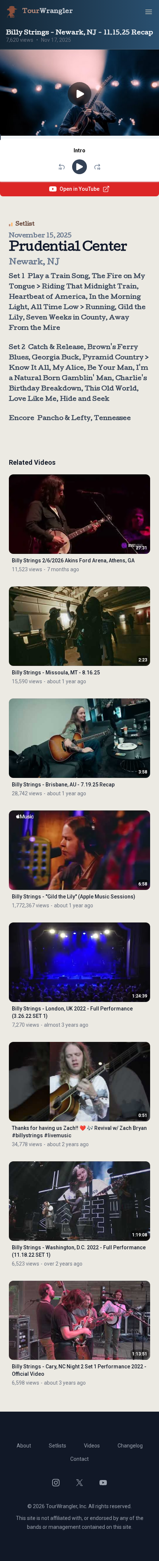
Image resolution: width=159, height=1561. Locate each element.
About (24, 1446)
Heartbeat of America (47, 297)
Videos (92, 1446)
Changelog (130, 1446)
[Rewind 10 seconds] (61, 166)
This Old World (111, 389)
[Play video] (79, 94)
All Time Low (55, 308)
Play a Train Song (58, 277)
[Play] (79, 166)
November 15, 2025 (40, 236)
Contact (79, 1459)
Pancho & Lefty (64, 419)
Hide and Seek (84, 399)
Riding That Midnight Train (89, 287)
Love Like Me (33, 399)
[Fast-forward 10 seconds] (97, 166)
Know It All (29, 368)
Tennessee (112, 419)
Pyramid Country (112, 358)
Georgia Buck (55, 358)
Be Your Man (110, 368)
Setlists (57, 1446)
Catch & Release (56, 348)
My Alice (68, 368)
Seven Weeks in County (66, 318)
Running (100, 308)
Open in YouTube (79, 189)
